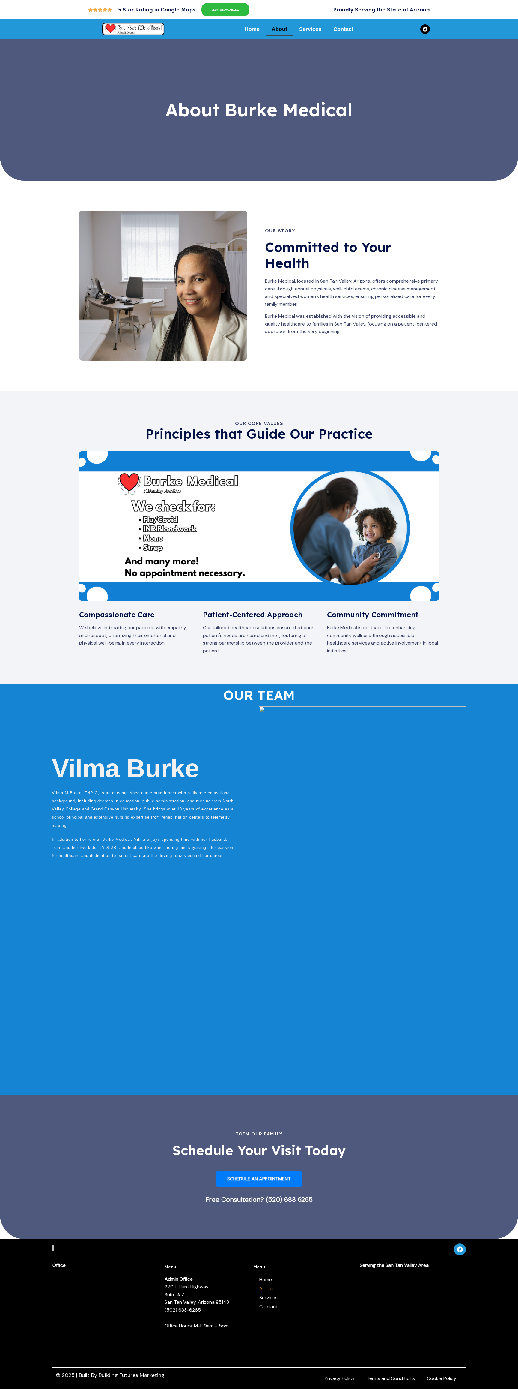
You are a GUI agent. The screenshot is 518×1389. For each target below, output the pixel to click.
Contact (343, 29)
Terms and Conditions (391, 1378)
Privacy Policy (340, 1378)
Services (310, 29)
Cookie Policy (441, 1378)
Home (252, 29)
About (279, 29)
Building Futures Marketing (132, 1375)
